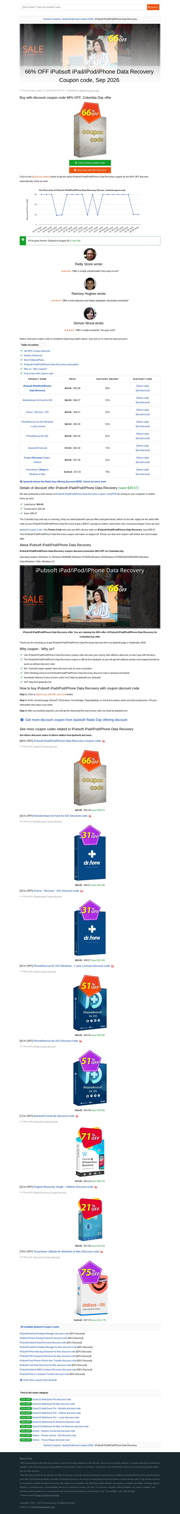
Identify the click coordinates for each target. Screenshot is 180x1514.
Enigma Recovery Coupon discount (49, 1192)
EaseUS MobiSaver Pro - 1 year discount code (56, 1417)
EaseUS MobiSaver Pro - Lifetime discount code (57, 1413)
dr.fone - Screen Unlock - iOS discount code (54, 1435)
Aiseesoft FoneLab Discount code (53, 1115)
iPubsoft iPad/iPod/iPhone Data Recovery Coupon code (67, 740)
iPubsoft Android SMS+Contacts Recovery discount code (48, 1369)
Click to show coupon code (91, 163)
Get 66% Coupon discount (37, 351)
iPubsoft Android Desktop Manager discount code (44, 1333)
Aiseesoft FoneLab (37, 448)
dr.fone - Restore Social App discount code (54, 1431)
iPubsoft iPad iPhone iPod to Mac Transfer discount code (48, 1360)
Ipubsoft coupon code (89, 90)
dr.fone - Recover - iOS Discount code (56, 890)
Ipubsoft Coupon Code (31, 530)
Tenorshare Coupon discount (46, 1257)
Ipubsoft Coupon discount (45, 746)
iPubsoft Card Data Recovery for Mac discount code (45, 1365)
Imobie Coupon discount (44, 971)
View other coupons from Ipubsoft (40, 1380)
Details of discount (33, 355)
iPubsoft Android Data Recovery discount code (43, 1342)
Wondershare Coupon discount (47, 821)
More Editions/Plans (34, 360)
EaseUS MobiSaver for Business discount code (56, 1422)
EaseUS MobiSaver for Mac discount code (54, 1404)
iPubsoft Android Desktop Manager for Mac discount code (48, 1347)
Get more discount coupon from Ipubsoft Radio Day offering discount (75, 720)
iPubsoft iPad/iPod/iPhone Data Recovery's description (51, 364)
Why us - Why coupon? (35, 369)
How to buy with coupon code (38, 373)
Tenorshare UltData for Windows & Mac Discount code (66, 1251)
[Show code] (142, 386)
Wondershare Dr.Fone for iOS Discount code (60, 815)
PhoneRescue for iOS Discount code (55, 1040)
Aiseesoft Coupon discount (45, 1121)
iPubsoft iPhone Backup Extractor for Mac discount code (48, 1351)
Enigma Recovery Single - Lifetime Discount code (63, 1186)
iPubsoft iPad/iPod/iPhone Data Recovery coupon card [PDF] (86, 494)
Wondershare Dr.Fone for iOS (37, 400)
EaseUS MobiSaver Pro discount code (52, 1399)
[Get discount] (142, 390)
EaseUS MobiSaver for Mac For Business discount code (61, 1426)
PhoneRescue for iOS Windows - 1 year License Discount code (71, 965)
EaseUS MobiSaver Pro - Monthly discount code (57, 1408)
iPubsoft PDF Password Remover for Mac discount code (48, 1356)
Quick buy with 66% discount (91, 170)
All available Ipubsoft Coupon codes (40, 1327)
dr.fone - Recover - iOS (37, 412)
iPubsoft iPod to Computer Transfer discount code (44, 1374)
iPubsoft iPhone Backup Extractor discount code (44, 1338)
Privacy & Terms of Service (47, 1495)
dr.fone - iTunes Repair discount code (51, 1440)
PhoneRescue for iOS (37, 436)
